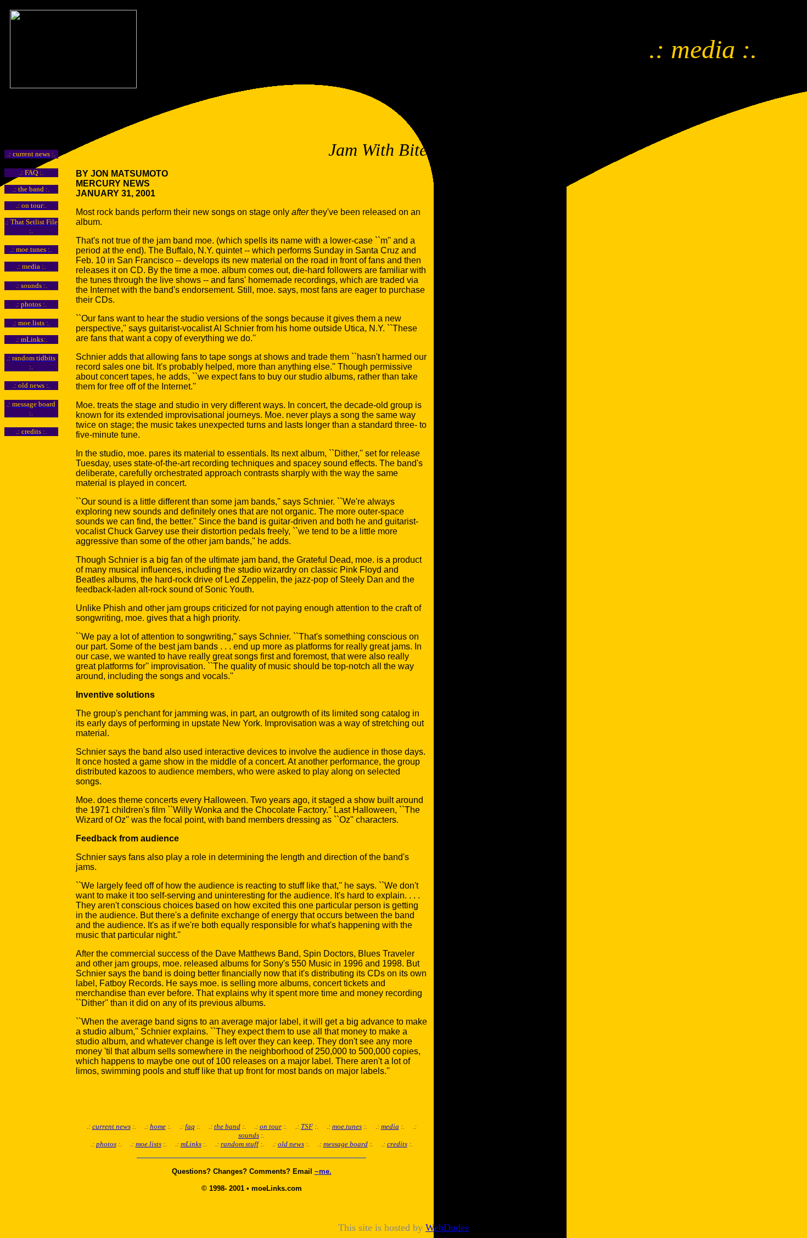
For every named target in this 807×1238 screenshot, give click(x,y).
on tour (271, 1126)
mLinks (191, 1144)
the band (227, 1126)
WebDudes (447, 1227)
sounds (248, 1135)
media (390, 1126)
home (158, 1126)
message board (345, 1144)
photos (106, 1144)
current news (111, 1126)
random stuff (240, 1144)
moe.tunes (347, 1126)
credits (397, 1144)
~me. (323, 1171)
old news (291, 1144)
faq (190, 1126)
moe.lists (148, 1144)
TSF (307, 1126)
